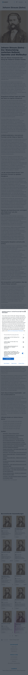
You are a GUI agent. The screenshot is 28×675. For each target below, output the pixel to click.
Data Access (14, 363)
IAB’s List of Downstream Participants (15, 330)
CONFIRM (8, 358)
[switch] (23, 337)
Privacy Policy (21, 363)
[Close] (25, 311)
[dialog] (14, 337)
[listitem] (14, 334)
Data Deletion (6, 363)
